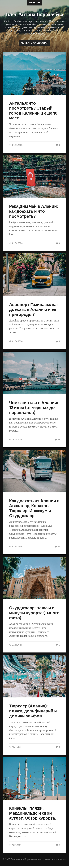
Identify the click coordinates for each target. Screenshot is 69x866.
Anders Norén (59, 859)
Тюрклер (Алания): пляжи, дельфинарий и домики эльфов (33, 711)
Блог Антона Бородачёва (34, 13)
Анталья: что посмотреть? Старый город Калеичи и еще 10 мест (33, 111)
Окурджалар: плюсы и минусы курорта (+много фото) (34, 612)
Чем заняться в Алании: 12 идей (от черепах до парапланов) (33, 407)
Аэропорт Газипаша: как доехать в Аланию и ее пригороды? (34, 309)
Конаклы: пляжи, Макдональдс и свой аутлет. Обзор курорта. (32, 813)
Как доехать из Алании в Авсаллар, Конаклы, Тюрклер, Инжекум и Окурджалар (34, 508)
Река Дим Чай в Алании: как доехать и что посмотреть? (33, 211)
